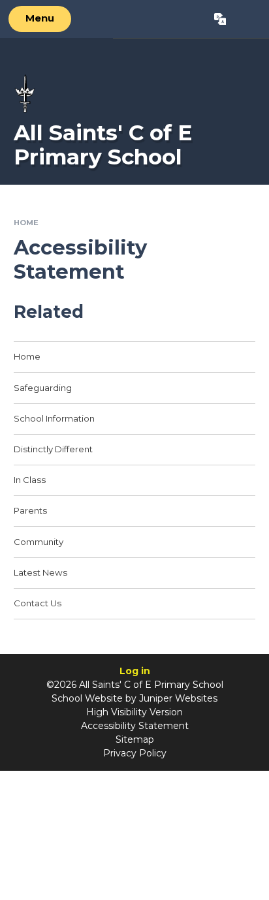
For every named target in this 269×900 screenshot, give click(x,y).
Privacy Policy (134, 753)
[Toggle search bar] (247, 19)
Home (26, 222)
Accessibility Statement (135, 726)
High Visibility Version (134, 712)
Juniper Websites (178, 698)
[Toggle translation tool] (219, 19)
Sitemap (135, 739)
